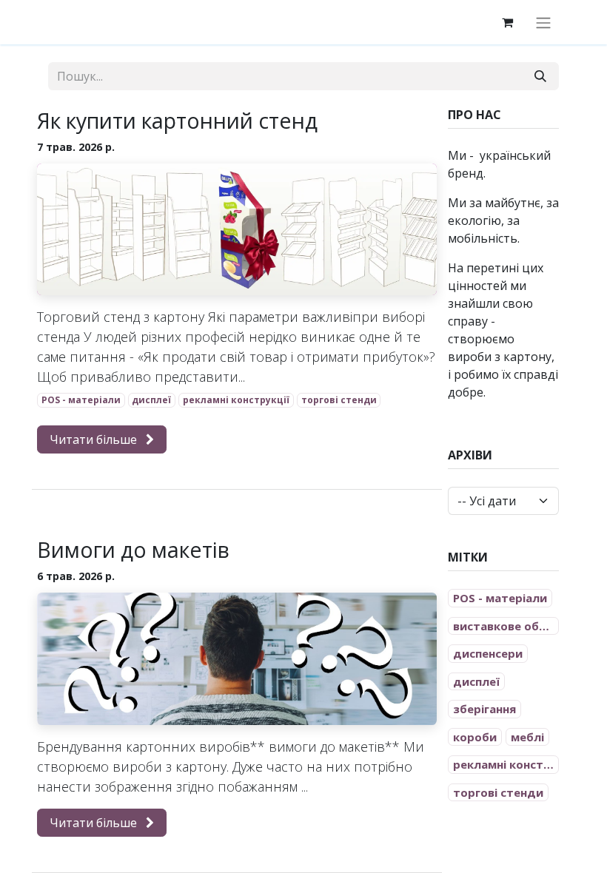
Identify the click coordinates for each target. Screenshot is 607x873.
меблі (527, 736)
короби (475, 736)
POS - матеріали (81, 400)
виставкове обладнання (506, 625)
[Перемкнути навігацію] (543, 22)
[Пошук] (540, 76)
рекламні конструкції (236, 400)
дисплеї (151, 400)
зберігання (484, 708)
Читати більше (95, 439)
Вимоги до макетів (133, 549)
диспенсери (488, 653)
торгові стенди (339, 400)
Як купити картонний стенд (177, 120)
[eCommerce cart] (507, 22)
